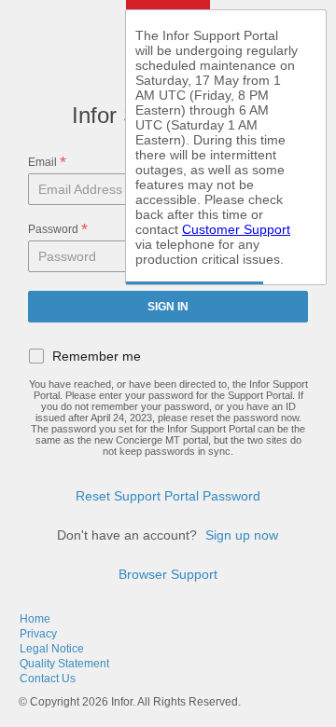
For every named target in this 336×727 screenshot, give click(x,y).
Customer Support (236, 229)
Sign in (168, 306)
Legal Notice (52, 648)
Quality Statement (64, 663)
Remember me (96, 356)
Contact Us (48, 678)
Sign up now (241, 535)
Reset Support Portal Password (168, 495)
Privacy (38, 633)
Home (35, 618)
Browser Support (168, 574)
